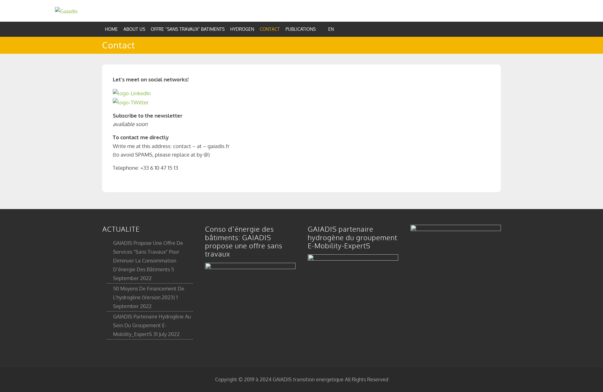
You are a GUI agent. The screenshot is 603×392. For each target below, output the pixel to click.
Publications (300, 29)
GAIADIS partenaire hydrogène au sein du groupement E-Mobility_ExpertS (152, 325)
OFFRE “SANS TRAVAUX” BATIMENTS (188, 29)
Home (111, 29)
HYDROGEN (242, 29)
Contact (270, 29)
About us (134, 29)
